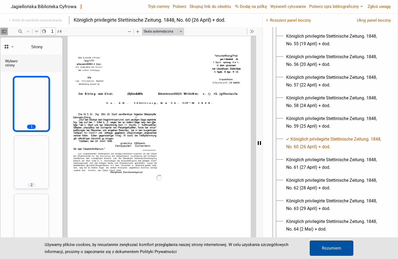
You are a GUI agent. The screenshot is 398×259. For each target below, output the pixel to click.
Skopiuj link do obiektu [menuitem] (210, 6)
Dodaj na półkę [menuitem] (253, 6)
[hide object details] (259, 143)
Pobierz (179, 6)
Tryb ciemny (158, 6)
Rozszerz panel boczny (290, 20)
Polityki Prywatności (158, 251)
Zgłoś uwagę (379, 6)
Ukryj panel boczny (374, 20)
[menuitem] (335, 40)
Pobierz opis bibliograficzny (334, 6)
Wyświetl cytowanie (288, 6)
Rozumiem (331, 248)
